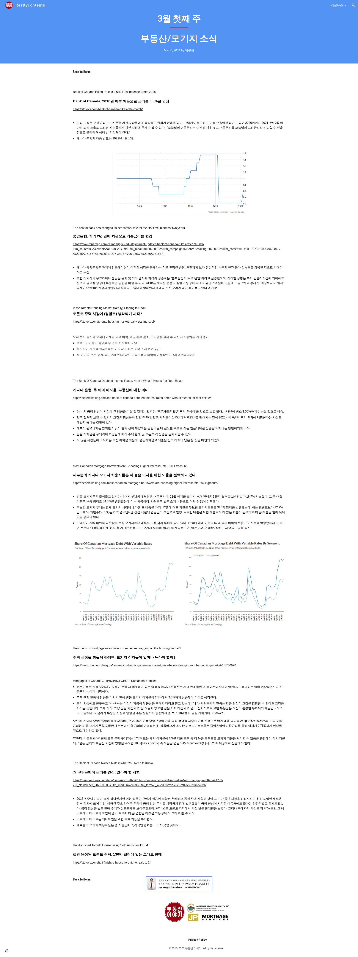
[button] (353, 5)
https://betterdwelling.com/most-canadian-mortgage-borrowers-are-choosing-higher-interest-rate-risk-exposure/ (145, 483)
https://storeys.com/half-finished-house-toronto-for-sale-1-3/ (111, 862)
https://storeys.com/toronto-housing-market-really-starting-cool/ (114, 321)
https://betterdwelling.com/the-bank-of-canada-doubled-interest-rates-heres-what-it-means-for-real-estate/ (142, 397)
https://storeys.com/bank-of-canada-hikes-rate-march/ (108, 109)
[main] (179, 31)
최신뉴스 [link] (337, 5)
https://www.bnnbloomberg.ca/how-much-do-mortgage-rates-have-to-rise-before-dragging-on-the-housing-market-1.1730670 (154, 665)
